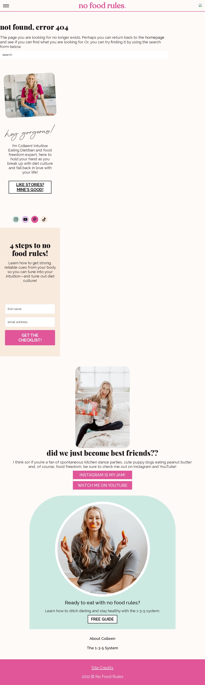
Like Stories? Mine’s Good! (30, 187)
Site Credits (102, 667)
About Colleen (102, 638)
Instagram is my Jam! (102, 475)
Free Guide (102, 619)
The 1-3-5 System (102, 648)
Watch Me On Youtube (102, 485)
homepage (154, 37)
